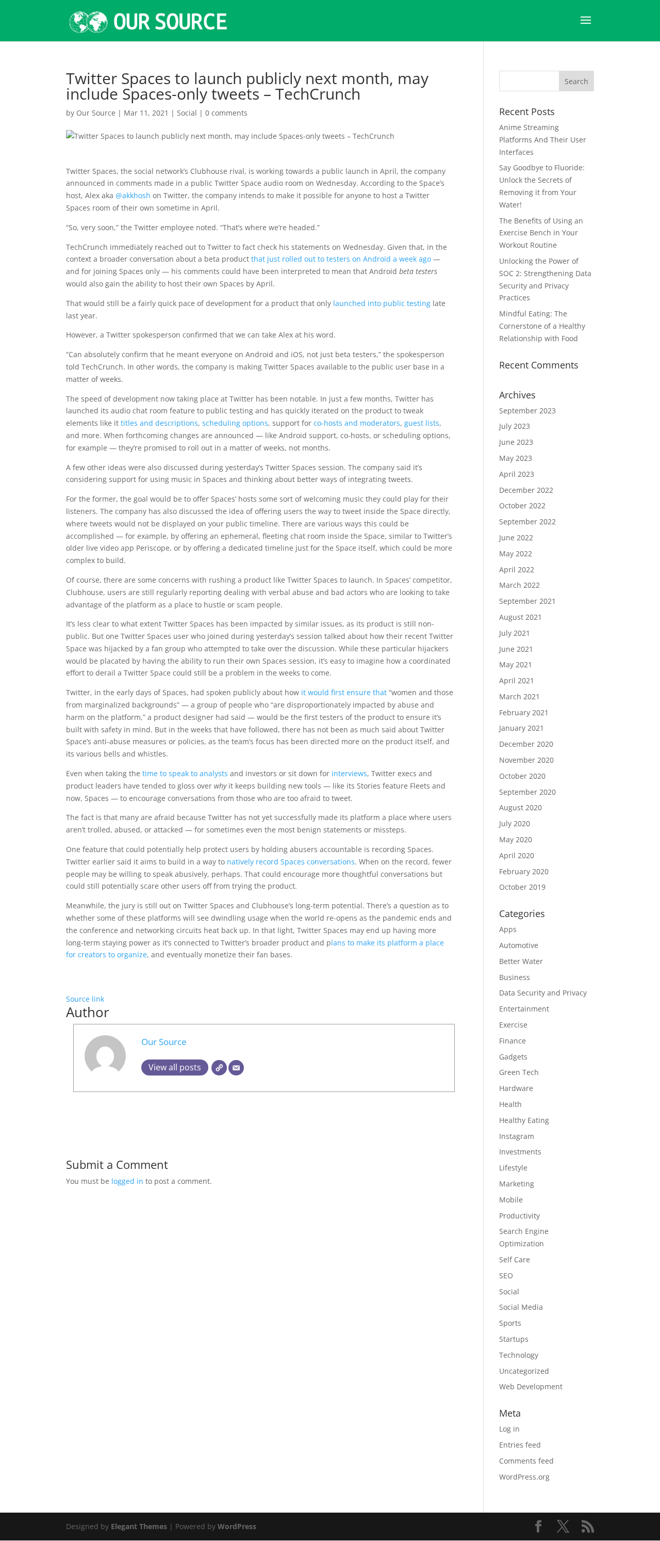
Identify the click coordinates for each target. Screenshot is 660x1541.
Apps (508, 929)
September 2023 (527, 410)
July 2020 (514, 823)
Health (510, 1104)
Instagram (516, 1136)
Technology (518, 1355)
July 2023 (514, 426)
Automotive (518, 945)
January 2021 (521, 728)
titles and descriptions (159, 423)
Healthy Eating (524, 1120)
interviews (349, 773)
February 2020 (524, 871)
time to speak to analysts (185, 773)
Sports (510, 1323)
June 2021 (516, 649)
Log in (509, 1429)
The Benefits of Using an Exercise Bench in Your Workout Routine (541, 233)
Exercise (513, 1025)
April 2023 (516, 474)
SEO (506, 1275)
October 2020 (522, 776)
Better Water (521, 961)
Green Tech (519, 1072)
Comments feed (526, 1461)
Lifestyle (513, 1168)
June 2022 (516, 537)
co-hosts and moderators (357, 423)
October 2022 (522, 505)
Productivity (519, 1216)
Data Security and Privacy (543, 993)
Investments (520, 1152)
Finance (512, 1041)
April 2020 (516, 855)
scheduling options (235, 423)
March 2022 (519, 585)
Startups (514, 1339)
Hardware (516, 1088)
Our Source (96, 113)
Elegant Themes (139, 1526)
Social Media (521, 1307)
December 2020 (526, 744)
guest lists (421, 423)
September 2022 (527, 521)
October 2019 (522, 887)
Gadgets (513, 1057)
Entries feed (520, 1445)
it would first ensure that (344, 692)
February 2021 (524, 712)
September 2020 (527, 792)
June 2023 (516, 442)
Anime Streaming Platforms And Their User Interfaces (542, 139)
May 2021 (515, 664)
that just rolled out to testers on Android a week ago (341, 259)
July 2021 (514, 633)
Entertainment (524, 1009)
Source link (85, 999)
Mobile (511, 1200)
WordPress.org (524, 1477)
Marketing (516, 1184)
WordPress (237, 1526)
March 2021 (519, 696)
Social (187, 113)
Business (514, 977)
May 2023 (515, 458)
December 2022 (526, 490)
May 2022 (515, 553)
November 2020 (526, 760)
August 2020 (520, 807)
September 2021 (527, 601)
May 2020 (515, 839)
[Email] (236, 1068)
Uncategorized (524, 1371)
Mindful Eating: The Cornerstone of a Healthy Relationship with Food (542, 326)
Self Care (514, 1259)
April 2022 (516, 569)
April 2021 (516, 680)
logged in (127, 1181)
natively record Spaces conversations (291, 861)
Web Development (531, 1386)
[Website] (219, 1068)
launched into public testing (382, 303)
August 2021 (520, 617)
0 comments (226, 113)
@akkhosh (133, 195)
